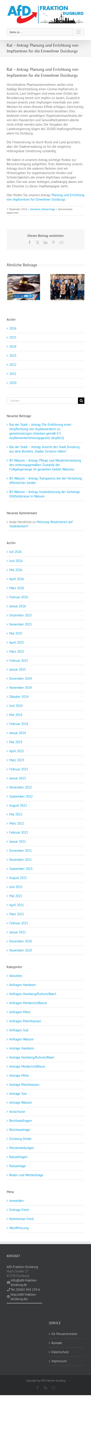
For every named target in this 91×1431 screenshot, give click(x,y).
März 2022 (16, 823)
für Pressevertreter (64, 1334)
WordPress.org (19, 1228)
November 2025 (20, 624)
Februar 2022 (18, 832)
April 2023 (16, 751)
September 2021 (21, 869)
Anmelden (16, 1201)
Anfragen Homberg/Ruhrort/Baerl (32, 994)
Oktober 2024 (18, 696)
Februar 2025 (18, 660)
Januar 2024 (17, 733)
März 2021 (16, 914)
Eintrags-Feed (19, 1210)
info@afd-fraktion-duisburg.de (24, 1282)
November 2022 (20, 787)
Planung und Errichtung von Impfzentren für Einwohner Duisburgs (45, 197)
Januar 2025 (17, 669)
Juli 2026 (15, 552)
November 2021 (20, 859)
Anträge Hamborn (21, 1048)
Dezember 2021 (20, 850)
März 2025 (16, 651)
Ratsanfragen (18, 1157)
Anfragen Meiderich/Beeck (28, 1003)
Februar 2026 (18, 597)
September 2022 (21, 796)
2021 (12, 374)
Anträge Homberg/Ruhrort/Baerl (31, 1057)
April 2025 (16, 642)
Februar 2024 (18, 724)
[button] (10, 287)
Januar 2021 (17, 932)
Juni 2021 (16, 887)
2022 (12, 365)
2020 (12, 383)
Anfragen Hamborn (22, 985)
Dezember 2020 (20, 941)
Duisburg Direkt (20, 1139)
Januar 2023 (17, 778)
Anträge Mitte (19, 1075)
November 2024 (20, 687)
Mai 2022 (15, 814)
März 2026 (16, 588)
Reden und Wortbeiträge (26, 1175)
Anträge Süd (18, 1093)
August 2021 (18, 878)
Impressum (59, 1361)
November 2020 (20, 950)
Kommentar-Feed (21, 1219)
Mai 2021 (15, 896)
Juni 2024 (16, 706)
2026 (12, 328)
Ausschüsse (17, 1111)
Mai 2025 (15, 633)
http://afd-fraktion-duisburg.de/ (24, 1296)
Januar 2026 (17, 606)
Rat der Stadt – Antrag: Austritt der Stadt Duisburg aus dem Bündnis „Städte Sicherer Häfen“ (44, 449)
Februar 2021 (18, 923)
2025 (12, 337)
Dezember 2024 (20, 678)
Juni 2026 (16, 561)
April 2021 (16, 905)
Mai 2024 (15, 715)
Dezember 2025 (20, 615)
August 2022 (18, 805)
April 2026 (16, 579)
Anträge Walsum (20, 1102)
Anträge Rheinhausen (24, 1084)
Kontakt (56, 1343)
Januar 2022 (17, 841)
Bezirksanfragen (20, 1120)
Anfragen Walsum (21, 1039)
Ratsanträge (48, 209)
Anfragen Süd (18, 1030)
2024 (12, 346)
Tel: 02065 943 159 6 (25, 1289)
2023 (12, 355)
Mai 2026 (15, 570)
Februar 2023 (18, 769)
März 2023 (16, 760)
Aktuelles (35, 209)
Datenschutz (60, 1352)
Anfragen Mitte (19, 1012)
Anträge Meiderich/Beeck (27, 1066)
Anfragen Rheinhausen (25, 1021)
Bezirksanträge (19, 1130)
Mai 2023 (15, 742)
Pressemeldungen (21, 1148)
